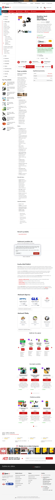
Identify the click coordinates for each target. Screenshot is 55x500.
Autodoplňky (6, 63)
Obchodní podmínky (18, 478)
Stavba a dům (6, 21)
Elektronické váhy (7, 44)
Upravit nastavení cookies (34, 496)
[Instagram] (5, 482)
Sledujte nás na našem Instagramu (29, 446)
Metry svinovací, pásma (8, 39)
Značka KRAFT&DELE (47, 66)
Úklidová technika (6, 26)
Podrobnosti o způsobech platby (24, 329)
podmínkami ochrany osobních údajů (40, 460)
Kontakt (31, 3)
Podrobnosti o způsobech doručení (24, 308)
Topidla (5, 23)
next (52, 377)
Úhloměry (6, 40)
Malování (5, 49)
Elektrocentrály (6, 31)
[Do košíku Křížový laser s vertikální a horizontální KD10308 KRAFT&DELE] (35, 380)
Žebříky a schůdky (6, 53)
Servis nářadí (30, 480)
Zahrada (6, 19)
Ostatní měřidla (7, 36)
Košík (29, 483)
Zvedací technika (6, 32)
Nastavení (18, 253)
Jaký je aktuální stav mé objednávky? (34, 475)
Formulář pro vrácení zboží (47, 484)
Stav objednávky (37, 3)
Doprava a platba (17, 480)
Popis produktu (20, 66)
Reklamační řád (17, 481)
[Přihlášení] (41, 7)
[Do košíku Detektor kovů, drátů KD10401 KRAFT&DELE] (47, 413)
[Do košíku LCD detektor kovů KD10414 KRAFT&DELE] (23, 413)
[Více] (49, 11)
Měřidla (5, 35)
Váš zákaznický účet (18, 485)
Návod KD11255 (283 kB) (23, 234)
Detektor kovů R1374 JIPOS (47, 343)
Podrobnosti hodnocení (48, 22)
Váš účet (43, 3)
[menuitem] (5, 11)
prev (18, 377)
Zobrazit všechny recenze (14, 434)
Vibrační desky (6, 51)
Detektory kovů (49, 75)
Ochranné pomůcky (7, 68)
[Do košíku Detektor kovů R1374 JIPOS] (35, 413)
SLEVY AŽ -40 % (26, 0)
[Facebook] (3, 482)
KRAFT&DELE (41, 55)
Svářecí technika (6, 28)
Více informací (46, 32)
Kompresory (6, 30)
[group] (23, 347)
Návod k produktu (29, 66)
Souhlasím (36, 253)
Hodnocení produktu (38, 66)
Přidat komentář (26, 256)
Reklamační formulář (31, 476)
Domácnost (6, 58)
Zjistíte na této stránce (46, 480)
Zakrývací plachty (6, 50)
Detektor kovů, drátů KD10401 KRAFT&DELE (38, 344)
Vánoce (5, 66)
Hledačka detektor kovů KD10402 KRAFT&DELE (30, 344)
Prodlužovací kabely (7, 27)
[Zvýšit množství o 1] (42, 45)
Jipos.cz (46, 287)
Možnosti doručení (41, 37)
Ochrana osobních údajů (19, 483)
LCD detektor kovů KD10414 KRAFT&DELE (23, 344)
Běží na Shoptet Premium (19, 497)
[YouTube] (8, 482)
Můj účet (29, 481)
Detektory (6, 43)
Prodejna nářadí (17, 476)
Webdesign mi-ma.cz (26, 497)
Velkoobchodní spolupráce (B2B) (20, 475)
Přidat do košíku (46, 45)
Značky (5, 76)
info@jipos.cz (37, 466)
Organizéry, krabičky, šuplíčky (8, 46)
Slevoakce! (34, 0)
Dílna (5, 55)
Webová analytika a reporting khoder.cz (35, 497)
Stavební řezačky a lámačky (8, 47)
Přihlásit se (49, 458)
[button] (22, 351)
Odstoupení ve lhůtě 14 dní (32, 478)
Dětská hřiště (6, 61)
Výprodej (6, 73)
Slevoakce (6, 16)
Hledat (37, 7)
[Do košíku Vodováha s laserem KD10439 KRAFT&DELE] (47, 380)
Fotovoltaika (6, 71)
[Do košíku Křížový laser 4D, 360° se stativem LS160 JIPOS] (23, 380)
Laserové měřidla (7, 41)
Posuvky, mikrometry (8, 37)
